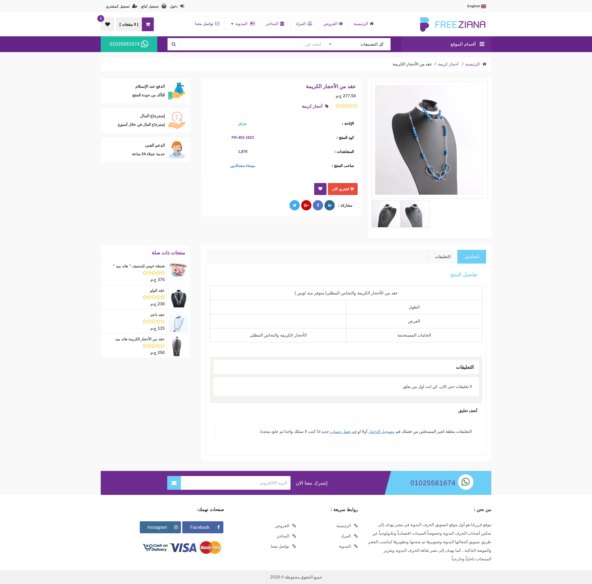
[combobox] (357, 44)
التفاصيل (471, 256)
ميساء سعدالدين (242, 165)
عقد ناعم (157, 315)
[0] (107, 24)
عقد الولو (157, 290)
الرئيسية (361, 23)
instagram (157, 527)
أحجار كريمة (448, 64)
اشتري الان (341, 189)
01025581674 (125, 44)
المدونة (241, 23)
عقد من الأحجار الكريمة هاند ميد (140, 339)
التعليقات (443, 256)
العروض (330, 23)
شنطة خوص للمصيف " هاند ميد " (139, 266)
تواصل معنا (204, 23)
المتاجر (272, 23)
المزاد (301, 23)
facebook (200, 527)
